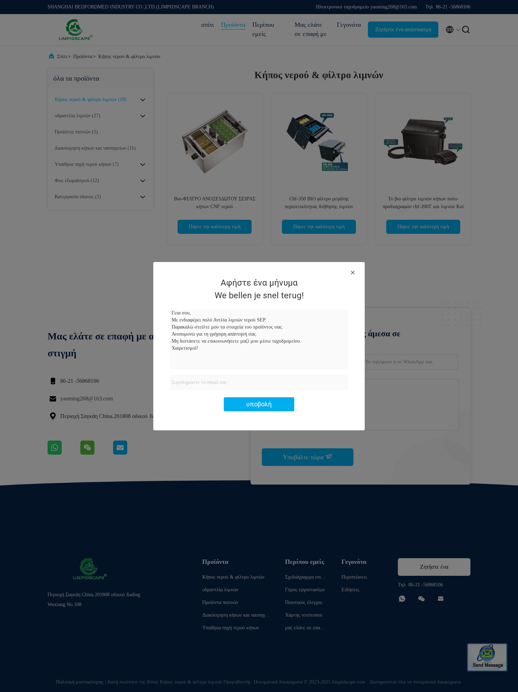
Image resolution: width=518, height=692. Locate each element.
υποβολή (259, 404)
